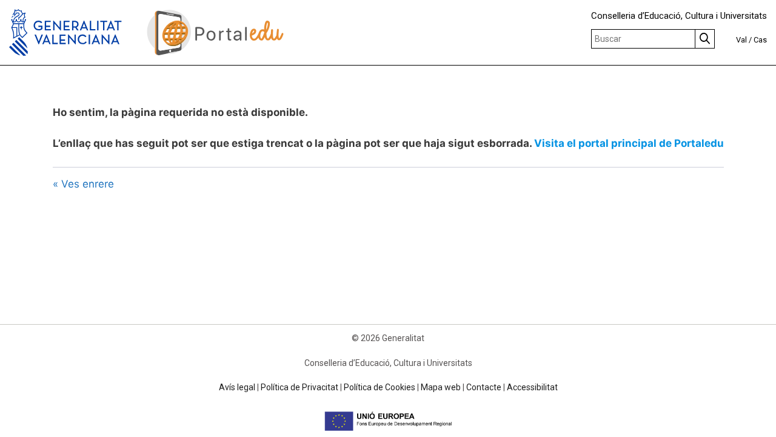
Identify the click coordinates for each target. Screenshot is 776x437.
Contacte (483, 387)
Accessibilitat (532, 387)
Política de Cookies (379, 387)
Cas (760, 39)
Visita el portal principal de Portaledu (629, 143)
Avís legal (237, 387)
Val (741, 39)
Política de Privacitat (299, 387)
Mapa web (441, 387)
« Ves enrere (83, 184)
